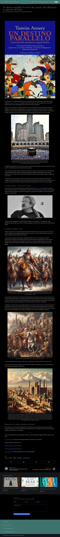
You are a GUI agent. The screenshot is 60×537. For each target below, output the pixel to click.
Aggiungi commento (17, 505)
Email (26, 501)
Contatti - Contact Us (7, 525)
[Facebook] (55, 2)
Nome (15, 501)
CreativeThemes (21, 535)
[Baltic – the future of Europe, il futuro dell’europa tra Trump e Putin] (11, 482)
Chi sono (11, 2)
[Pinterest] (36, 462)
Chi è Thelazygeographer (8, 528)
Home (6, 2)
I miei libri (16, 2)
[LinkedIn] (49, 462)
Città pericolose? (33, 2)
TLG (2, 2)
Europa (51, 2)
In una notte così (8, 439)
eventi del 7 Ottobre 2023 (14, 103)
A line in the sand (8, 451)
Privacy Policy (5, 521)
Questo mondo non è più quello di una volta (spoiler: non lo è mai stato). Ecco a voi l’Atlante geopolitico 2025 (48, 489)
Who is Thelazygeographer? (9, 531)
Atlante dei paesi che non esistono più (13, 445)
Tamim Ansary (38, 188)
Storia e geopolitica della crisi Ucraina (13, 448)
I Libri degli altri (24, 2)
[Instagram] (56, 2)
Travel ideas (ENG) (43, 2)
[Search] (58, 2)
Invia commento (21, 514)
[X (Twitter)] (23, 462)
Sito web (38, 501)
